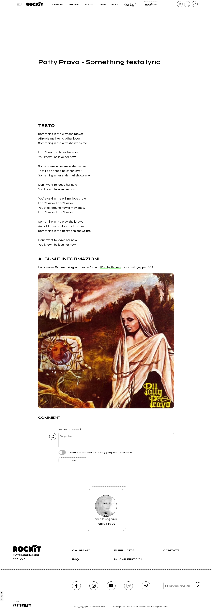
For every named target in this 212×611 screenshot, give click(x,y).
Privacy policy (118, 606)
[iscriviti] (198, 585)
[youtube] (111, 585)
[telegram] (146, 585)
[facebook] (76, 585)
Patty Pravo (110, 267)
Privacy (2, 596)
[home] (34, 4)
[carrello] (180, 4)
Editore (15, 602)
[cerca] (187, 4)
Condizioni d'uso (98, 606)
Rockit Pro (151, 4)
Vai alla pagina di (106, 521)
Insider (130, 4)
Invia (73, 460)
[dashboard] (195, 4)
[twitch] (128, 585)
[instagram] (93, 585)
